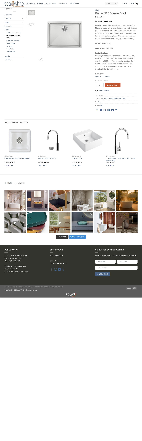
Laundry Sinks (10, 43)
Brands (6, 22)
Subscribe (102, 274)
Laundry (7, 56)
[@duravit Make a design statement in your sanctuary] (37, 200)
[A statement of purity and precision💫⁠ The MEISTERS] (15, 200)
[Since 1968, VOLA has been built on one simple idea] (15, 222)
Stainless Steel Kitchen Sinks (13, 37)
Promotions (74, 3)
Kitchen (40, 3)
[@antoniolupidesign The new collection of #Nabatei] (82, 222)
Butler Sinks (10, 49)
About (6, 287)
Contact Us (54, 261)
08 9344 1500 (61, 263)
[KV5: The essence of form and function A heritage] (59, 200)
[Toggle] (23, 15)
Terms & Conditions (26, 287)
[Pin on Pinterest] (108, 110)
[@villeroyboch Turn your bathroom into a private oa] (104, 200)
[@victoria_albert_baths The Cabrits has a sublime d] (82, 200)
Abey (97, 10)
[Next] (88, 34)
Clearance (63, 3)
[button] (125, 3)
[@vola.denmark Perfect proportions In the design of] (59, 222)
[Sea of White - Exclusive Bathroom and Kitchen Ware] (14, 4)
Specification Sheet (102, 76)
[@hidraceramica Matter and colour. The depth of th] (37, 222)
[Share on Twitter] (101, 110)
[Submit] (116, 3)
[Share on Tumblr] (116, 110)
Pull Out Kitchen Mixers (13, 33)
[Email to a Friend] (105, 110)
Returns (47, 287)
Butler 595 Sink (77, 158)
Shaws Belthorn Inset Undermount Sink (17, 158)
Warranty (39, 287)
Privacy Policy (57, 287)
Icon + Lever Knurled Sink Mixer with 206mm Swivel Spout (120, 159)
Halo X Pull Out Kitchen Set (47, 158)
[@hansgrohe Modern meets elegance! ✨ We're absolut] (127, 222)
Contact (14, 287)
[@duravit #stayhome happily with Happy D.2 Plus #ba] (104, 222)
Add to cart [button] (9, 165)
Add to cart (112, 85)
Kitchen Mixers (10, 51)
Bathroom (31, 3)
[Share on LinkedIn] (112, 110)
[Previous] (42, 34)
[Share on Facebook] (97, 110)
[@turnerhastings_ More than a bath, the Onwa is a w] (127, 200)
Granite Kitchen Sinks (12, 40)
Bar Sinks (9, 46)
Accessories (51, 3)
